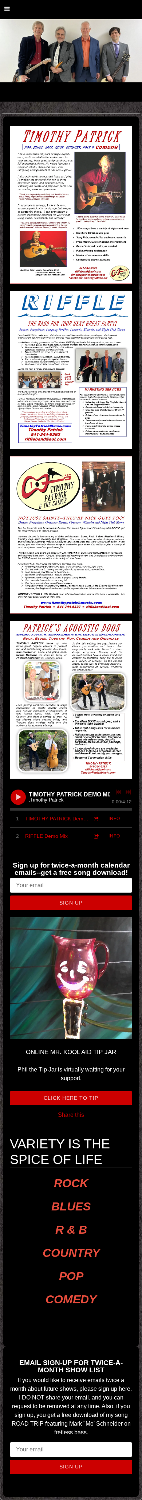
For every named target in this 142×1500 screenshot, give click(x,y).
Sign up (71, 903)
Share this (71, 1115)
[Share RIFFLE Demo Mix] (95, 836)
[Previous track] (118, 792)
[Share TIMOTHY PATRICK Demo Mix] (95, 818)
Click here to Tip (71, 1098)
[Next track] (128, 792)
